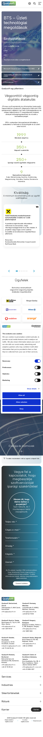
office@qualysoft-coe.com (31, 667)
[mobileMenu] (39, 3)
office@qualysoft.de (29, 612)
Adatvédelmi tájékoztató (9, 721)
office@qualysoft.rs (29, 644)
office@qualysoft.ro (8, 665)
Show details (32, 389)
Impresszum (37, 721)
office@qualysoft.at (8, 626)
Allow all (21, 395)
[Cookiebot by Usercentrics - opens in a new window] (31, 326)
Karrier (36, 710)
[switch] (38, 367)
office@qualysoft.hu (29, 629)
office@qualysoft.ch (9, 612)
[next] (34, 271)
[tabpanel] (21, 235)
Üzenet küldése (22, 583)
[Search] (34, 3)
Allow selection (21, 402)
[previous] (9, 271)
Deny (21, 409)
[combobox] (29, 3)
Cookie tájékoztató (25, 721)
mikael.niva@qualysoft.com (11, 646)
